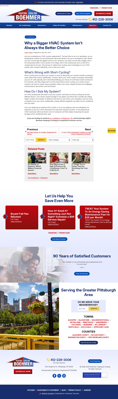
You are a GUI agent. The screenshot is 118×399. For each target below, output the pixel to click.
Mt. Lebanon (100, 325)
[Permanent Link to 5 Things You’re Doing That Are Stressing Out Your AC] (81, 158)
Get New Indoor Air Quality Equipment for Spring (42, 133)
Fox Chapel (76, 325)
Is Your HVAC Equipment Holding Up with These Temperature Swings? (76, 133)
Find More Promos (59, 239)
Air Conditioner (33, 178)
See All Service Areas (88, 343)
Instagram (64, 376)
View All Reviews (82, 274)
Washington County (77, 337)
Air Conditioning (30, 37)
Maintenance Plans (64, 13)
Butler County (98, 335)
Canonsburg (101, 322)
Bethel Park (75, 322)
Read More (79, 2)
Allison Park (83, 320)
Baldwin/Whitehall (100, 320)
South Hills (86, 327)
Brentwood (88, 322)
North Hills (74, 327)
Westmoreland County (98, 337)
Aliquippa (72, 320)
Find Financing (95, 361)
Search (41, 140)
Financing (94, 8)
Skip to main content (4, 5)
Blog (30, 52)
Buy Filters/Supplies (83, 13)
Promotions (107, 8)
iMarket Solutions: (48, 393)
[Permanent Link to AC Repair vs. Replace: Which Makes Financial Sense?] (37, 158)
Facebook (54, 376)
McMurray (88, 325)
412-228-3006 (102, 19)
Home (26, 52)
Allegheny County (80, 335)
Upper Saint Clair (101, 327)
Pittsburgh (44, 178)
